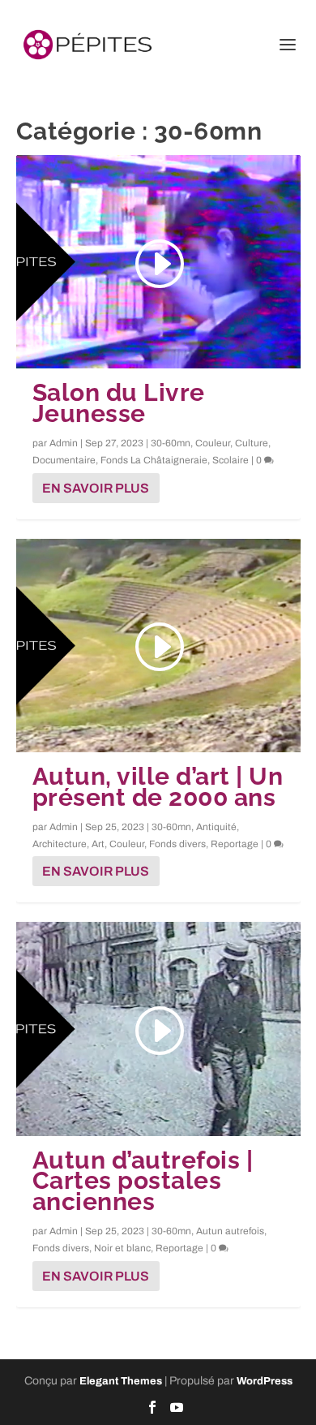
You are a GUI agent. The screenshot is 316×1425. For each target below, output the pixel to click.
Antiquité (216, 827)
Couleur (212, 443)
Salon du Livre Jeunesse (118, 403)
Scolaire (230, 460)
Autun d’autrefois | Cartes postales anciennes (143, 1181)
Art (98, 844)
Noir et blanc (122, 1248)
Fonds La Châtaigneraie (153, 460)
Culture (251, 443)
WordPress (265, 1381)
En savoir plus (95, 488)
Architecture (59, 844)
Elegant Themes (120, 1381)
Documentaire (64, 460)
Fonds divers (177, 844)
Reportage (234, 844)
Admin (63, 443)
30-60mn (170, 443)
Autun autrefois (230, 1231)
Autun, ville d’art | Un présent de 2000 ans (158, 787)
